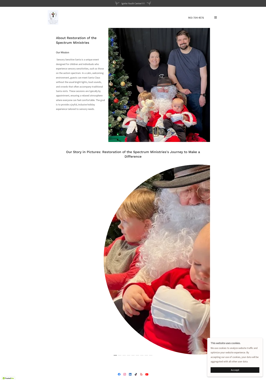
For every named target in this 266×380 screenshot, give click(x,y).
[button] (215, 17)
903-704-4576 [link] (196, 17)
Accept (235, 370)
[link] (53, 17)
